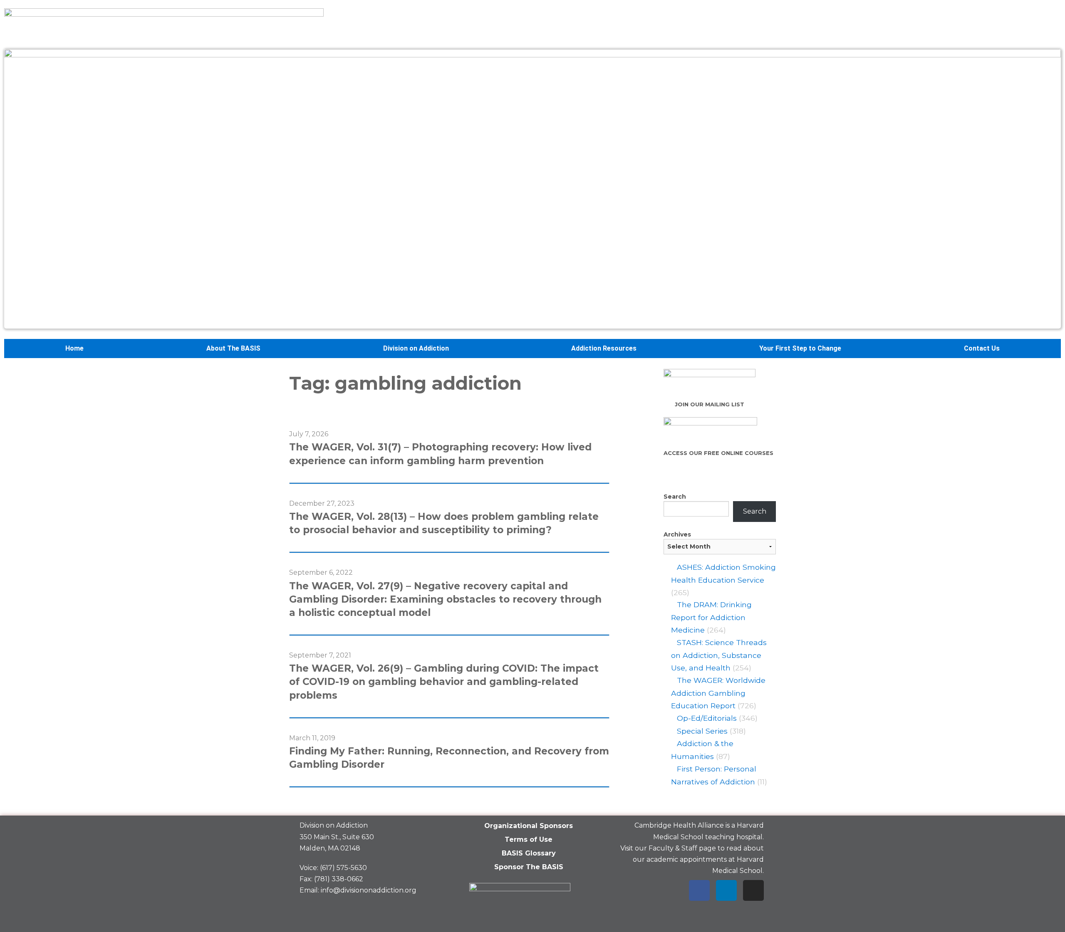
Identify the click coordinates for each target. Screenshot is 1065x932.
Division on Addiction (416, 348)
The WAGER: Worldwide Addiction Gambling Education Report (718, 693)
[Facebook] (699, 890)
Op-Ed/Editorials (707, 718)
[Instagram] (753, 890)
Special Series (702, 731)
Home (74, 348)
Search (675, 496)
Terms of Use (528, 839)
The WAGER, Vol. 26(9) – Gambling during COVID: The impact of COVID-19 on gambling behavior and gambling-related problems (444, 682)
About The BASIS (233, 348)
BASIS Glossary (529, 853)
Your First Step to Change (800, 348)
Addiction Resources (604, 348)
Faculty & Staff (673, 848)
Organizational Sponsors (528, 826)
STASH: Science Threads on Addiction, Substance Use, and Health (719, 655)
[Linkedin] (726, 890)
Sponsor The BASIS (528, 867)
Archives (677, 534)
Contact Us (982, 348)
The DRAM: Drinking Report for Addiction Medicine (711, 617)
